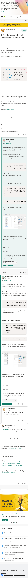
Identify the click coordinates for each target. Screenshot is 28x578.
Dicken (12, 534)
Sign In (24, 16)
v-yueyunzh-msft (10, 139)
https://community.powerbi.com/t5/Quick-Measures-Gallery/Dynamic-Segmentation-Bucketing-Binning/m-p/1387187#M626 (12, 463)
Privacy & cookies (13, 570)
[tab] (13, 522)
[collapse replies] (14, 275)
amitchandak (8, 425)
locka (13, 560)
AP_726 (11, 549)
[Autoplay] (11, 522)
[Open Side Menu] (2, 17)
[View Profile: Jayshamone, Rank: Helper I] (3, 30)
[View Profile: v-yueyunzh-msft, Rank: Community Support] (3, 277)
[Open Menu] (26, 21)
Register (20, 16)
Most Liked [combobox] (23, 272)
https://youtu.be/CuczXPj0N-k (9, 472)
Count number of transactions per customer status (15, 539)
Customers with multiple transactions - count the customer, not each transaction (15, 546)
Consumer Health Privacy (19, 575)
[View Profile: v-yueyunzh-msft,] (4, 140)
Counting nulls (7, 532)
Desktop (4, 20)
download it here (9, 109)
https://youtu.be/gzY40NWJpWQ (15, 448)
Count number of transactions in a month (14, 552)
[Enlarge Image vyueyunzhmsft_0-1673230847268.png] (14, 221)
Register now (4, 12)
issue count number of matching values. (14, 558)
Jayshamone (8, 29)
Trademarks (3, 573)
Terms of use (21, 570)
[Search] (17, 17)
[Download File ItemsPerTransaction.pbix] (16, 262)
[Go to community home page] (9, 16)
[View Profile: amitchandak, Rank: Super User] (3, 426)
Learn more (18, 25)
